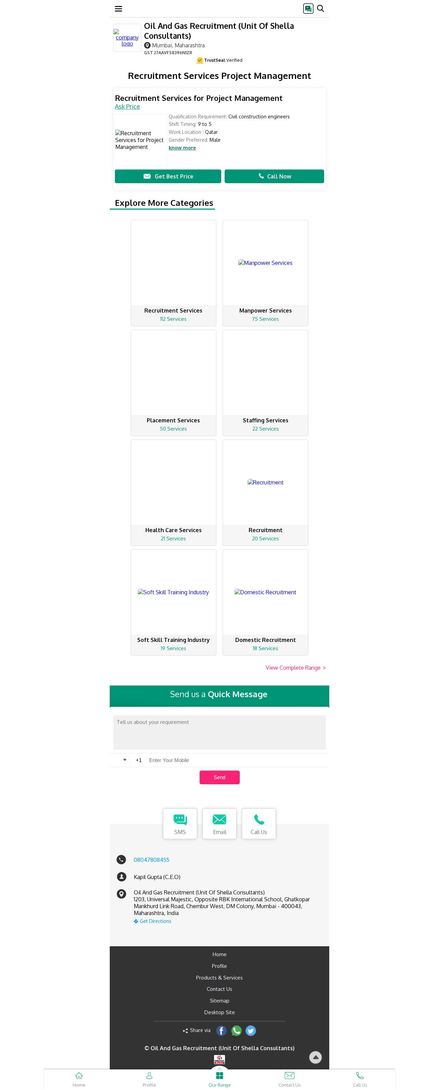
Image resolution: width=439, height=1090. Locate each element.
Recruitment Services (173, 310)
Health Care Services (173, 530)
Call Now (279, 176)
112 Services (173, 319)
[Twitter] (251, 1030)
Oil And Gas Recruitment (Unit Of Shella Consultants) (219, 30)
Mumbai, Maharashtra (178, 45)
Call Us (259, 832)
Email (219, 832)
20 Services (265, 538)
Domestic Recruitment (265, 639)
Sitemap (219, 1000)
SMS (180, 832)
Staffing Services (265, 420)
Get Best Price (174, 176)
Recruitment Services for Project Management (199, 98)
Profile (219, 966)
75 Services (265, 319)
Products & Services (219, 977)
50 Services (173, 428)
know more (182, 148)
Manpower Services (265, 310)
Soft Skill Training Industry (173, 639)
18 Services (265, 648)
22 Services (265, 428)
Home (220, 954)
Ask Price (127, 106)
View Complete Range (296, 667)
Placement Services (173, 420)
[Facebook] (221, 1030)
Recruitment (266, 530)
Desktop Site (219, 1012)
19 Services (173, 648)
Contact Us (219, 989)
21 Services (173, 538)
